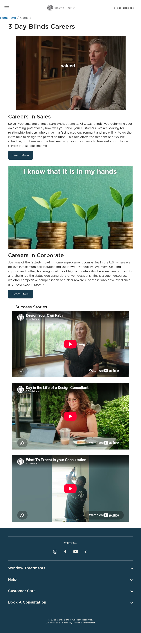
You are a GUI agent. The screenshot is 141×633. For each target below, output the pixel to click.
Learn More (20, 155)
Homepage (8, 18)
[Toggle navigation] (6, 8)
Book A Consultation (27, 602)
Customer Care (22, 590)
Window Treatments (26, 568)
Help (12, 579)
